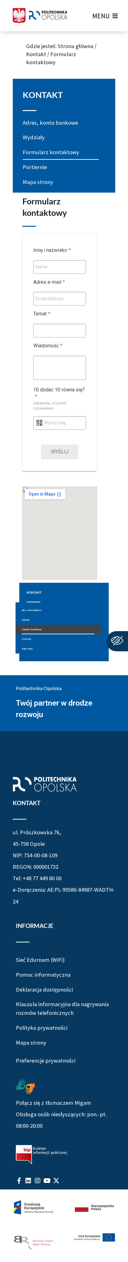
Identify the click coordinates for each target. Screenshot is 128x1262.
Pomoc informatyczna (43, 974)
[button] (101, 16)
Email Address (49, 298)
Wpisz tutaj (55, 422)
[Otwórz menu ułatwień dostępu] (117, 641)
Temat (41, 314)
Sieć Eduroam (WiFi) (40, 959)
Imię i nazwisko (52, 250)
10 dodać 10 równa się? (59, 393)
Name (41, 266)
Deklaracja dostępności (44, 989)
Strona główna (75, 46)
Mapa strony (38, 181)
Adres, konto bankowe (50, 122)
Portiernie (35, 167)
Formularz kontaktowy (51, 152)
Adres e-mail (49, 282)
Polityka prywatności (41, 1027)
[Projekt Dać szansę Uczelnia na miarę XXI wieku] (64, 1225)
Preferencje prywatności (45, 1061)
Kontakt (36, 54)
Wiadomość (47, 346)
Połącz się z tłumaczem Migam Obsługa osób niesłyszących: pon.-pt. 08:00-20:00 (61, 1114)
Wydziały (34, 137)
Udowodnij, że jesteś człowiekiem (49, 406)
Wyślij (59, 452)
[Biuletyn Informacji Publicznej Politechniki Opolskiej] (41, 1154)
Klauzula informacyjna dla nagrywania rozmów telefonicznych (62, 1008)
